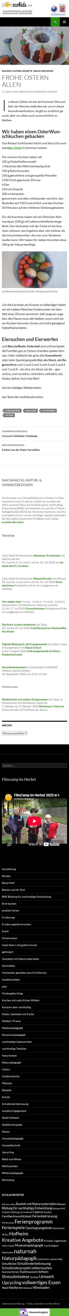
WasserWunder (42, 578)
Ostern (17, 70)
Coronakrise (12, 410)
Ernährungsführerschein (16, 924)
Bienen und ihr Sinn (13, 889)
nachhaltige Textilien (14, 1048)
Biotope (56, 1208)
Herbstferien (59, 1228)
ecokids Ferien (10, 910)
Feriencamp (8, 1222)
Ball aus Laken (8, 1204)
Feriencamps (9, 938)
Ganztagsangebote (38, 1228)
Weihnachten (10, 1166)
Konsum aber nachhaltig (16, 1007)
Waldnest (27, 1288)
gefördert (7, 952)
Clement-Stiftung (10, 1212)
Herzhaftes (8, 965)
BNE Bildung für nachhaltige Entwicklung (26, 896)
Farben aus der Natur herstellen (21, 447)
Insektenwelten (11, 979)
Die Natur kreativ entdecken (19, 624)
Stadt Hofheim (10, 1117)
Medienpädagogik (12, 1028)
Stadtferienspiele (12, 1124)
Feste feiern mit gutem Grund (19, 945)
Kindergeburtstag (12, 993)
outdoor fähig (56, 1259)
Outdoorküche (10, 1076)
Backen (7, 70)
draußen (30, 410)
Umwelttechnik (11, 1145)
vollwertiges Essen (41, 1282)
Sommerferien (10, 1271)
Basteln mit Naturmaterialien (36, 1204)
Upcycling (8, 1152)
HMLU (5, 1234)
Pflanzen (7, 1083)
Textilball (34, 1277)
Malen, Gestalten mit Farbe (18, 1014)
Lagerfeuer (60, 1240)
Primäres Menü (64, 21)
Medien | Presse (11, 1021)
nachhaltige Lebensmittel (17, 1041)
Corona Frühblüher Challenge (19, 434)
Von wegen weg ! (12, 601)
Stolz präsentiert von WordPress (43, 1303)
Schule (6, 1097)
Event (5, 931)
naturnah (25, 1251)
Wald (5, 1287)
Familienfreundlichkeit (17, 1216)
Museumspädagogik (13, 1034)
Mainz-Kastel (8, 1245)
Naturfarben (9, 1055)
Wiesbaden (41, 1287)
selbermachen (41, 1268)
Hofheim (18, 1233)
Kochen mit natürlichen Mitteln (20, 1000)
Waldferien (16, 1287)
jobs (4, 986)
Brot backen (9, 903)
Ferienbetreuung (44, 1216)
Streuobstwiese (15, 1276)
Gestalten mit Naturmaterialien (20, 958)
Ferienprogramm (34, 1222)
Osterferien (48, 410)
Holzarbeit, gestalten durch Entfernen (24, 972)
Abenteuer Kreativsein (46, 555)
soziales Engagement (14, 1110)
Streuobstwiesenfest (14, 667)
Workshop (8, 1179)
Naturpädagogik (11, 1062)
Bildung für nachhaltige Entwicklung (27, 1208)
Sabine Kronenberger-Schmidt (38, 91)
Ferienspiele (13, 1227)
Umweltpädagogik (12, 1138)
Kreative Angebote (22, 1240)
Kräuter (48, 1240)
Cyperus (38, 1212)
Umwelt (46, 1276)
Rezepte (27, 70)
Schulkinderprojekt (16, 1268)
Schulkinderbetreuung (15, 1103)
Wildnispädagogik (12, 1173)
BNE (63, 1208)
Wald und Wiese (43, 70)
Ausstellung (9, 869)
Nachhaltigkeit (51, 1245)
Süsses (6, 1131)
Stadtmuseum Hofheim (34, 1271)
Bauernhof (8, 882)
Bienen (61, 1204)
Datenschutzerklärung (13, 1303)
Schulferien (9, 1263)
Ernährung (8, 917)
